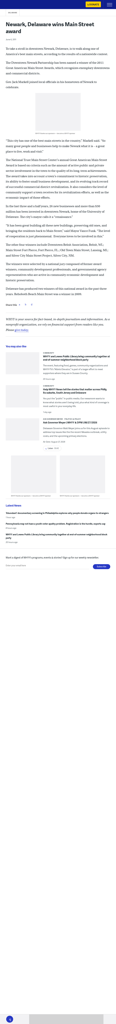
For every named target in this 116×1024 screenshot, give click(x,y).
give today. (22, 330)
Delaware (12, 13)
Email (32, 304)
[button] (9, 1019)
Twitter (26, 304)
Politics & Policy (72, 419)
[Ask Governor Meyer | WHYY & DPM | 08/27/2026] (22, 431)
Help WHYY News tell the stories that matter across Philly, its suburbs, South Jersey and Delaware (75, 391)
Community (48, 353)
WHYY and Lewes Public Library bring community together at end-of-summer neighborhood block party (76, 358)
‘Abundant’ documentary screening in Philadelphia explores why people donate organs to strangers (57, 513)
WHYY (11, 5)
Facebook (19, 304)
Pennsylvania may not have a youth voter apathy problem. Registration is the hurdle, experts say (55, 523)
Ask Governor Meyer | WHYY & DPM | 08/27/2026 (70, 422)
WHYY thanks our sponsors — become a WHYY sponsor (55, 133)
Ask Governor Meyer (53, 419)
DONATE (94, 4)
